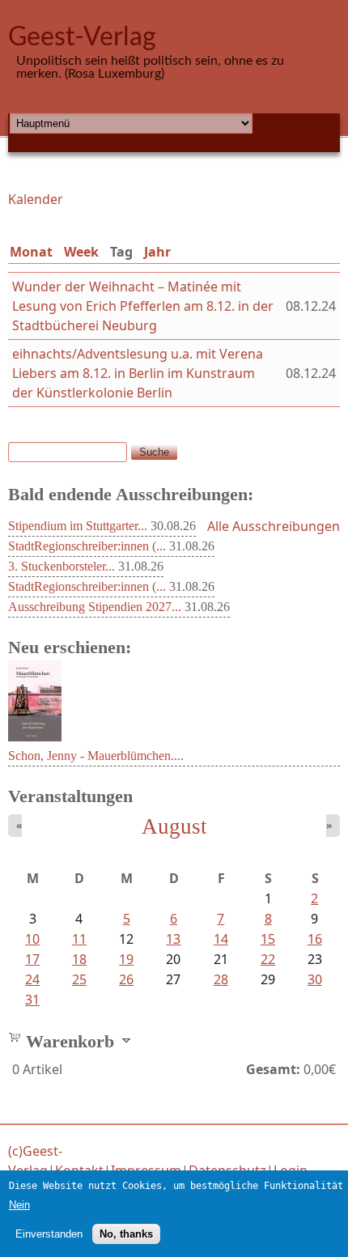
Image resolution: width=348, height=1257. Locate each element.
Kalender (35, 199)
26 (126, 979)
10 (32, 939)
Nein (19, 1205)
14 (221, 939)
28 (221, 979)
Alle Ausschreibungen (273, 526)
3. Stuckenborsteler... (61, 566)
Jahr (157, 252)
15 (268, 939)
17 (32, 959)
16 (315, 939)
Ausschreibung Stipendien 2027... (94, 607)
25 (79, 979)
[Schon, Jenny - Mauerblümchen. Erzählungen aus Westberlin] (35, 736)
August (174, 826)
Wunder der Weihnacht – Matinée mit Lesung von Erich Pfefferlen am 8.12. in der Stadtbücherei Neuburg (143, 306)
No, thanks (126, 1234)
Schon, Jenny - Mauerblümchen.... (96, 755)
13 (173, 939)
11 (79, 939)
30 (315, 979)
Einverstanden (49, 1234)
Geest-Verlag (82, 37)
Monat (31, 252)
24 (32, 979)
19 (126, 959)
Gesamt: (273, 1069)
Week (81, 252)
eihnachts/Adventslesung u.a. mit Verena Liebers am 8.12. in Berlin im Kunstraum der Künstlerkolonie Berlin (137, 373)
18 (79, 959)
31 (32, 1000)
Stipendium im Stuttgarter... (77, 526)
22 (268, 959)
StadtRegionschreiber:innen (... (87, 546)
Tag (124, 252)
